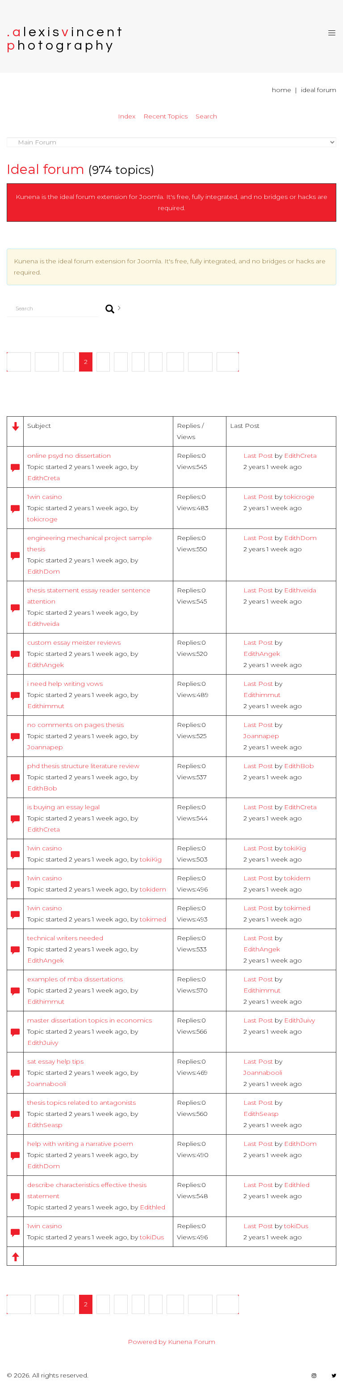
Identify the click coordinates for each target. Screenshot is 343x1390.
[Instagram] (314, 1375)
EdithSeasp (45, 1125)
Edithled (152, 1207)
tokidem (153, 889)
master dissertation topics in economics (89, 1020)
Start (19, 362)
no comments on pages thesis (75, 725)
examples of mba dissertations (75, 979)
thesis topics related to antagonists (81, 1102)
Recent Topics (165, 116)
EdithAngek (45, 665)
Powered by (147, 1342)
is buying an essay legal (63, 807)
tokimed (153, 919)
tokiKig (151, 859)
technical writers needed (65, 938)
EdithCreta (43, 478)
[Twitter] (333, 1375)
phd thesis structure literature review (83, 766)
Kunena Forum (191, 1342)
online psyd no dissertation (69, 456)
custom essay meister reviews (74, 642)
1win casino (44, 497)
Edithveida (43, 624)
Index (126, 116)
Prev (47, 362)
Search (206, 116)
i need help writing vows (65, 684)
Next (200, 362)
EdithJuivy (42, 1043)
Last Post (258, 456)
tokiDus (152, 1237)
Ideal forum (45, 169)
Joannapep (45, 747)
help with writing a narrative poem (80, 1144)
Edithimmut (45, 706)
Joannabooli (46, 1084)
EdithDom (43, 571)
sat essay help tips (55, 1061)
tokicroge (42, 519)
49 (175, 362)
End (228, 362)
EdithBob (42, 788)
